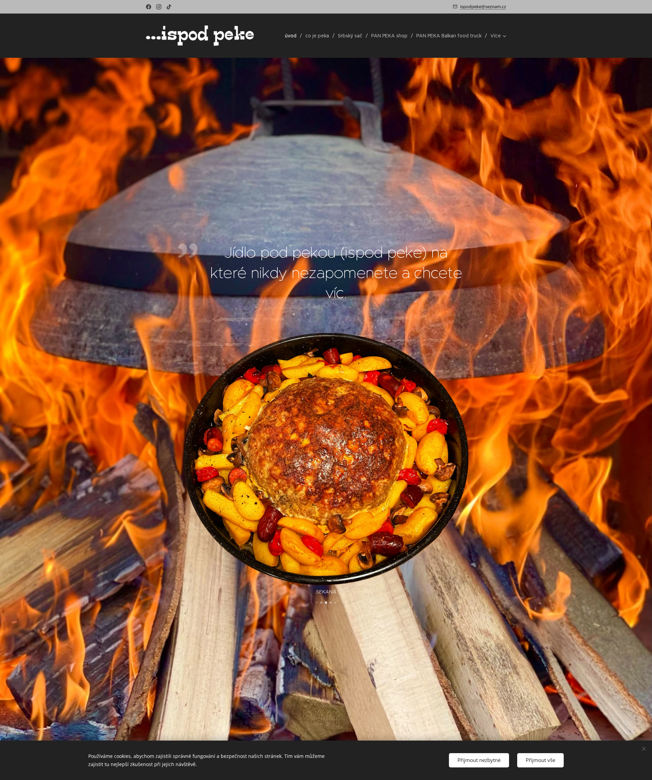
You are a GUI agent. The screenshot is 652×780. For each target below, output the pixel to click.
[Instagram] (159, 7)
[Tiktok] (169, 7)
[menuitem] (292, 35)
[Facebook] (148, 7)
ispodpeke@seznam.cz (483, 6)
